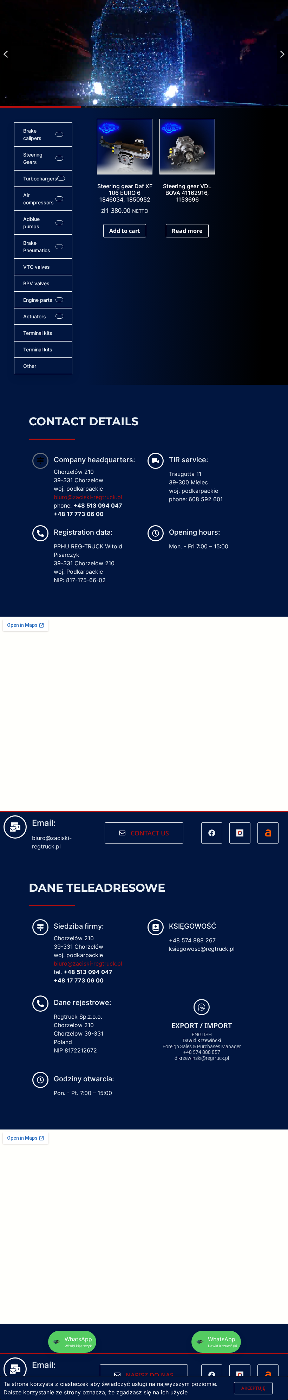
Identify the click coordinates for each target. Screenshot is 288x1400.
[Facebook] (211, 833)
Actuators (34, 316)
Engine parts (37, 300)
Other (29, 366)
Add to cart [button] (124, 231)
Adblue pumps (31, 222)
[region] (144, 54)
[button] (5, 54)
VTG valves (36, 267)
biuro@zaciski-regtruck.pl (88, 497)
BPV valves (36, 283)
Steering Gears (32, 158)
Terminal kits (37, 333)
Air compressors (38, 198)
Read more (187, 231)
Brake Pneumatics (36, 246)
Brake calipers (32, 134)
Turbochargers (40, 179)
